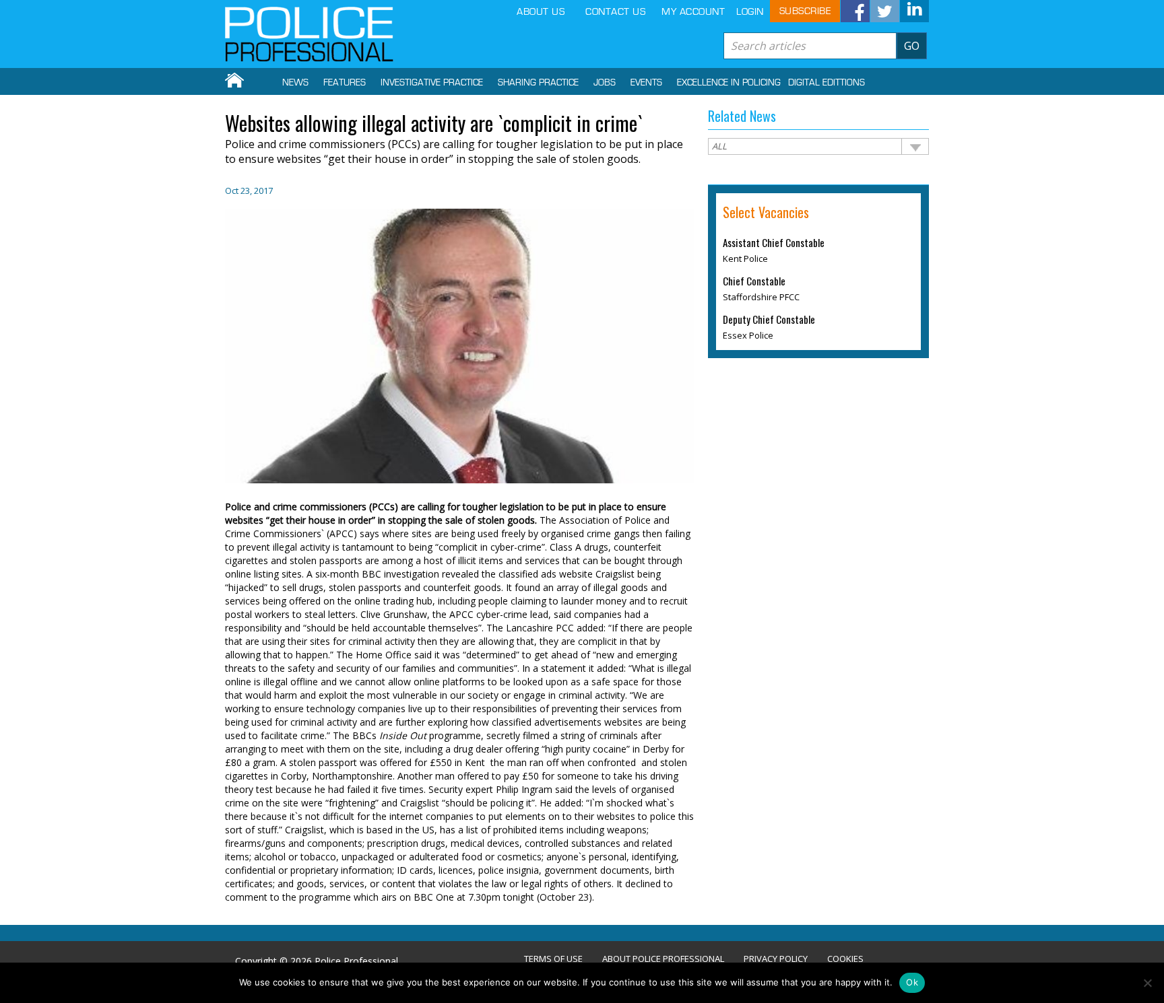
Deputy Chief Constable (769, 319)
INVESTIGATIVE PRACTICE (432, 83)
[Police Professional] (309, 34)
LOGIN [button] (750, 12)
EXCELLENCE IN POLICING (729, 83)
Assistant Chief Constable (774, 242)
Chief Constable (754, 280)
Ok (912, 982)
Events (646, 83)
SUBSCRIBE (805, 11)
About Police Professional (663, 959)
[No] (1147, 983)
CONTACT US (615, 12)
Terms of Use (553, 959)
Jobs (604, 83)
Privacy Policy (776, 959)
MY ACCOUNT (693, 12)
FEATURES (344, 83)
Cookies (845, 959)
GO (911, 45)
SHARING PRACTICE (538, 83)
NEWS (295, 83)
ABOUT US (540, 12)
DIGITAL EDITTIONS (826, 83)
